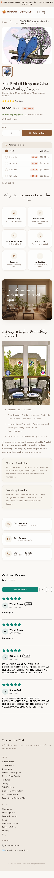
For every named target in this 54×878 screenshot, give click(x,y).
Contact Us (7, 809)
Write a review (20, 589)
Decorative (7, 769)
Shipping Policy (8, 812)
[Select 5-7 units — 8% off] (6, 163)
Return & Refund (9, 827)
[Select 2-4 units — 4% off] (6, 157)
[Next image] (47, 45)
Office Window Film (10, 794)
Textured (6, 780)
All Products (14, 22)
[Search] (38, 12)
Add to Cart (39, 133)
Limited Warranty (10, 823)
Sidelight (6, 783)
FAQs (4, 820)
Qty (4, 127)
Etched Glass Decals (11, 776)
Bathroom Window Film (12, 791)
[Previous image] (6, 45)
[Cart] (43, 12)
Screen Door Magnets (11, 772)
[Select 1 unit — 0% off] (6, 151)
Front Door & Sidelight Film (13, 798)
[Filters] (42, 589)
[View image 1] (7, 71)
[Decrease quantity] (5, 133)
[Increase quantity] (17, 133)
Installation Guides (10, 816)
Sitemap (6, 831)
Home (4, 22)
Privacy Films (8, 762)
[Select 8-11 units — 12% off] (6, 169)
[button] (8, 101)
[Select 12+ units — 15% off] (6, 176)
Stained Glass (8, 765)
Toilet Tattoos (8, 787)
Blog (4, 834)
